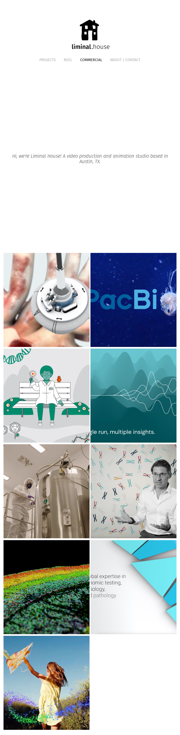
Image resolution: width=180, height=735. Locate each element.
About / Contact (125, 60)
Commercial (91, 60)
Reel (68, 60)
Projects (47, 60)
